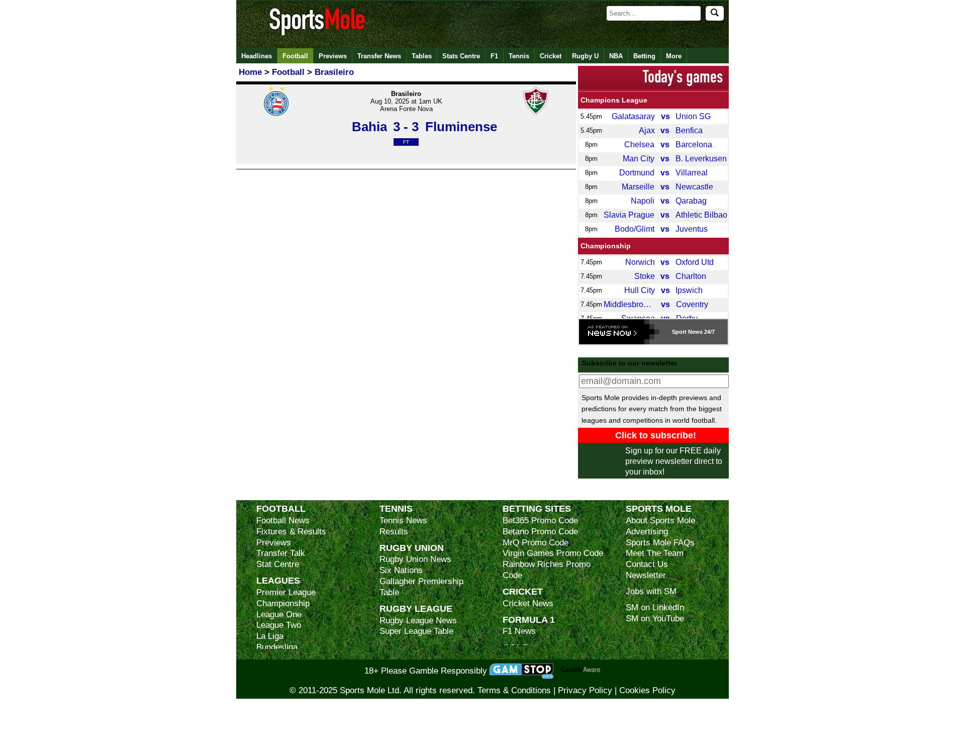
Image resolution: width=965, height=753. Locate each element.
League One (279, 614)
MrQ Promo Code (535, 542)
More (674, 56)
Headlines (256, 56)
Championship (606, 246)
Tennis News (403, 520)
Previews (333, 56)
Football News (283, 520)
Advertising (647, 531)
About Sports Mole (660, 520)
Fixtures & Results (291, 531)
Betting (644, 56)
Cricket (550, 56)
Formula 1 (529, 619)
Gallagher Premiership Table (421, 587)
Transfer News (379, 56)
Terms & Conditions (514, 690)
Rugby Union (411, 547)
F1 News (519, 631)
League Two (278, 625)
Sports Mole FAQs (660, 542)
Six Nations (401, 570)
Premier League (286, 592)
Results (393, 531)
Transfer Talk (280, 553)
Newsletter (646, 575)
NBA (616, 56)
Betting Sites (537, 508)
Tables (422, 56)
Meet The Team (655, 553)
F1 (494, 56)
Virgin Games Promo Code (553, 553)
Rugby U (585, 56)
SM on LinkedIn (655, 607)
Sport (679, 332)
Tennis (519, 56)
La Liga (269, 636)
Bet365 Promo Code (540, 520)
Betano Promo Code (540, 531)
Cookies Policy (647, 690)
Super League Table (416, 631)
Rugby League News (418, 620)
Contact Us (647, 564)
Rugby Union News (415, 559)
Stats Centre (461, 56)
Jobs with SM (651, 591)
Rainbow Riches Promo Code (547, 569)
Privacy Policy (585, 690)
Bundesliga (277, 647)
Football (295, 56)
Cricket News (528, 603)
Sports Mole (659, 508)
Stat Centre (277, 564)
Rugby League (415, 608)
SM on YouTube (655, 618)
